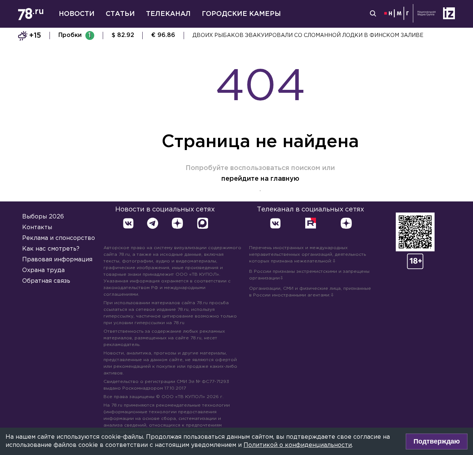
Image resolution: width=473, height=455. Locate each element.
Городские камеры (241, 14)
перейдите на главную (260, 179)
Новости (77, 14)
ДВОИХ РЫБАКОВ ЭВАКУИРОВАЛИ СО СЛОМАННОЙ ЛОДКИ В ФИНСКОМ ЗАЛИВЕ (308, 35)
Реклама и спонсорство (58, 238)
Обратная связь (46, 281)
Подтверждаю (437, 441)
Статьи (120, 14)
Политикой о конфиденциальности (298, 445)
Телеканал (168, 14)
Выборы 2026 (43, 217)
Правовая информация (57, 259)
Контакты (37, 227)
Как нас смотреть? (50, 249)
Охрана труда (43, 270)
